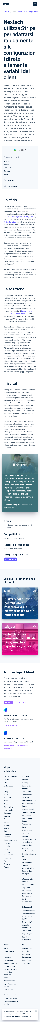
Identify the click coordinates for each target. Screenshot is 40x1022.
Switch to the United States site (16, 1016)
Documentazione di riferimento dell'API (17, 747)
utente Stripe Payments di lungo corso (19, 217)
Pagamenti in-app (28, 812)
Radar (6, 849)
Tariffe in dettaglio (11, 725)
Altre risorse (8, 989)
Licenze (7, 978)
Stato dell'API (27, 922)
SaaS (24, 827)
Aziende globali (28, 809)
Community (8, 957)
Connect (7, 804)
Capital (6, 794)
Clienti (6, 11)
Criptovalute (8, 807)
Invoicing (7, 825)
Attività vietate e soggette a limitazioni (10, 972)
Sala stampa (26, 957)
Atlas (6, 783)
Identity (7, 822)
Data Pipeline (9, 810)
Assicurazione (27, 845)
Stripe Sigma (8, 858)
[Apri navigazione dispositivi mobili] (35, 4)
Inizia (7, 702)
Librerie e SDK (27, 931)
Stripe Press (26, 960)
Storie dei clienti (10, 951)
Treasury (7, 867)
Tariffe (6, 780)
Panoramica (22, 11)
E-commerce (27, 794)
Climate (6, 801)
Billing (6, 791)
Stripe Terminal (10, 222)
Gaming (25, 836)
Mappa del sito (9, 981)
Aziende (25, 780)
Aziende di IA (27, 830)
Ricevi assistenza (10, 998)
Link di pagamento (11, 840)
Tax (5, 861)
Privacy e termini (10, 966)
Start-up (25, 783)
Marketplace (26, 815)
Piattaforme (26, 824)
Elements (7, 813)
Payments (7, 843)
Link (5, 831)
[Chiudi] (35, 1011)
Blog (5, 954)
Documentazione (28, 910)
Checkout (7, 798)
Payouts (7, 846)
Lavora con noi (27, 954)
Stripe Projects (27, 934)
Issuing (6, 828)
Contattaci (9, 559)
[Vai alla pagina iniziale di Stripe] (6, 767)
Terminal (7, 864)
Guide (6, 948)
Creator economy (28, 833)
